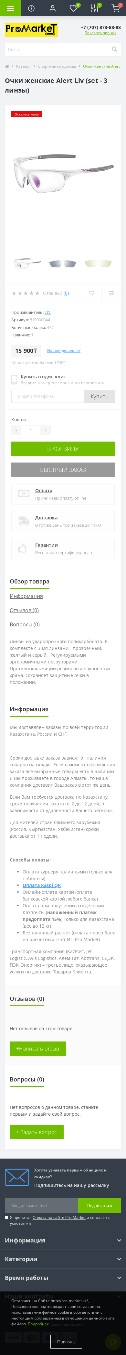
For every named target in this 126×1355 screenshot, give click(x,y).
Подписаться (99, 1205)
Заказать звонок (100, 32)
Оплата (43, 490)
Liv (48, 312)
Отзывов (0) (24, 610)
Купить (99, 396)
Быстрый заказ (63, 469)
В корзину (63, 449)
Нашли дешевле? (63, 350)
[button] (52, 8)
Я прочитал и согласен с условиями (60, 1220)
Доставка (46, 517)
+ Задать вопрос (36, 1132)
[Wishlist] (91, 293)
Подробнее (38, 1324)
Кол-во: (19, 419)
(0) (66, 293)
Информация (26, 596)
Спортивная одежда (57, 66)
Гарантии (46, 545)
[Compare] (111, 293)
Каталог (23, 66)
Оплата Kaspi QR (42, 885)
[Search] (114, 49)
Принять (66, 1342)
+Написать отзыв (37, 1048)
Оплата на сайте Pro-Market (59, 1217)
